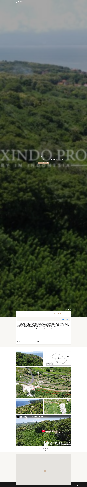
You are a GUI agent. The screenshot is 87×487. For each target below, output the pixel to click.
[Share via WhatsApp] (66, 309)
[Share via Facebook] (68, 309)
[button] (36, 2)
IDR (70, 1)
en (68, 1)
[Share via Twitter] (70, 309)
